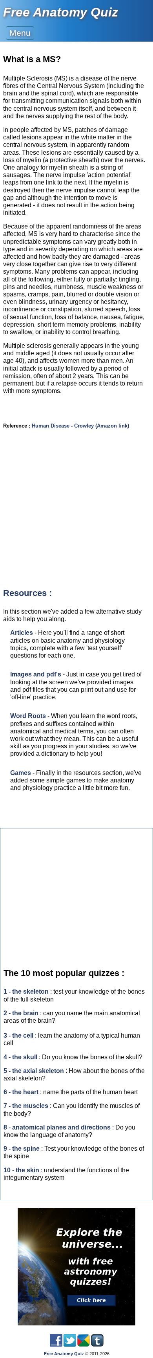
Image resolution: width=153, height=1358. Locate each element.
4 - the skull (20, 1057)
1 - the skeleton (26, 991)
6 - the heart (21, 1092)
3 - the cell (18, 1035)
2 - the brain (21, 1013)
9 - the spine (22, 1148)
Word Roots (28, 716)
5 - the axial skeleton (34, 1070)
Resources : (27, 593)
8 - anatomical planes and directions (57, 1127)
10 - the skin (21, 1170)
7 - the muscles (26, 1105)
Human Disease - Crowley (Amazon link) (80, 426)
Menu (20, 32)
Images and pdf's (35, 674)
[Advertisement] (76, 515)
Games (20, 772)
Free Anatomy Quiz (60, 12)
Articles (21, 632)
